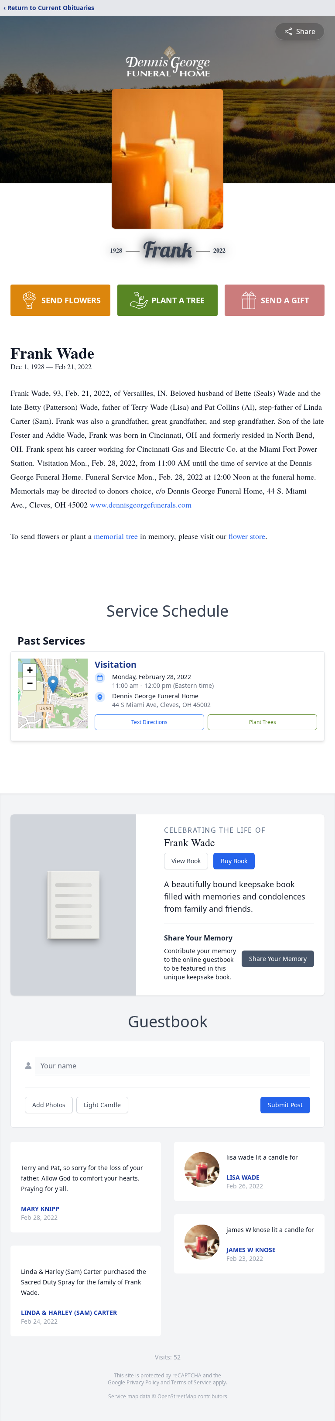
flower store (247, 536)
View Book (186, 861)
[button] (53, 684)
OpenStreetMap (176, 1396)
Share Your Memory (278, 958)
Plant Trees (262, 722)
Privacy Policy (142, 1382)
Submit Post (285, 1105)
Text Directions (149, 722)
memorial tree (116, 536)
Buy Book (234, 861)
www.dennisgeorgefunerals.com (140, 504)
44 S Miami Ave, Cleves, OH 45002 (161, 704)
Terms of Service (191, 1382)
